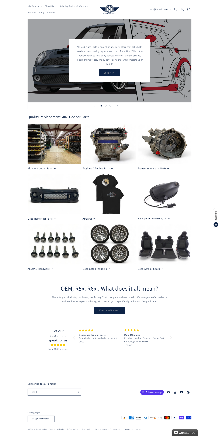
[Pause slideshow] (125, 105)
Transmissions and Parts (152, 168)
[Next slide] (117, 105)
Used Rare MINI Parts (40, 218)
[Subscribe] (77, 392)
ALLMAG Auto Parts (41, 429)
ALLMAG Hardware (39, 268)
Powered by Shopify (56, 429)
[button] (34, 6)
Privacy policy (86, 429)
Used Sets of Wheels (95, 268)
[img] (58, 345)
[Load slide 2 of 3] (106, 106)
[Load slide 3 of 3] (110, 106)
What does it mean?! (109, 310)
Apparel (87, 218)
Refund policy (72, 429)
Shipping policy (116, 429)
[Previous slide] (94, 105)
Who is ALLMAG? (109, 68)
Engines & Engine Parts (96, 168)
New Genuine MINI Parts (152, 218)
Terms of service (101, 429)
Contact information (133, 429)
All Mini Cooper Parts (40, 168)
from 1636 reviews (58, 349)
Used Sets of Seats (149, 268)
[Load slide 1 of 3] (101, 106)
